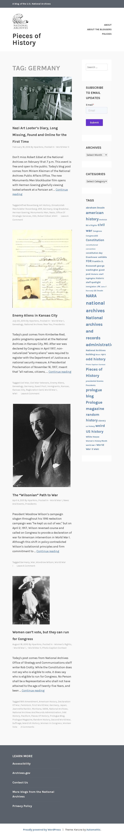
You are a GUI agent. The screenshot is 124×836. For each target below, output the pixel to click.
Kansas (65, 386)
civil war (24, 382)
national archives (58, 708)
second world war (61, 719)
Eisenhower (92, 257)
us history (90, 426)
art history (45, 205)
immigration (91, 287)
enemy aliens (57, 382)
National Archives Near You (38, 324)
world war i (51, 389)
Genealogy (17, 324)
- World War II (62, 147)
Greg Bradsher (61, 209)
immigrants (53, 386)
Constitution (95, 240)
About (108, 25)
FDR (89, 261)
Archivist (103, 220)
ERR (40, 209)
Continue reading (60, 371)
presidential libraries (94, 381)
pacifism (25, 716)
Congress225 (92, 236)
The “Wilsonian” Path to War (35, 495)
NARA (45, 708)
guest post (40, 386)
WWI (14, 393)
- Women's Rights (62, 644)
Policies (107, 34)
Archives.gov (21, 773)
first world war (40, 705)
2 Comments (27, 727)
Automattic (93, 829)
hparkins (38, 147)
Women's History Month (96, 441)
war (33, 562)
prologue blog (57, 716)
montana (36, 708)
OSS (34, 216)
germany (47, 209)
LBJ (95, 291)
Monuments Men (39, 212)
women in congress (51, 723)
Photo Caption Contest (54, 648)
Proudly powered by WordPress (42, 829)
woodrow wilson (45, 562)
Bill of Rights (91, 225)
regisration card (35, 389)
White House (92, 436)
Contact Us (20, 782)
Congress (97, 231)
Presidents (59, 324)
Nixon (98, 354)
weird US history (31, 723)
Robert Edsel (44, 216)
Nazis (52, 212)
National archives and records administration (36, 712)
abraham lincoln (95, 207)
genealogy (17, 386)
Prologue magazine (22, 719)
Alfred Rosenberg (29, 205)
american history (48, 701)
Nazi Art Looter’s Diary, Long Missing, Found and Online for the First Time (39, 135)
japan (63, 705)
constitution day (94, 253)
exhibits (102, 257)
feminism (26, 705)
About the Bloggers (99, 29)
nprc (103, 354)
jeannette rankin (21, 708)
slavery (102, 420)
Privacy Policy (22, 806)
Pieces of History (26, 39)
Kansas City (18, 389)
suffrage (16, 723)
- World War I (57, 320)
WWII (54, 216)
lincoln (100, 290)
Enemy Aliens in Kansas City (34, 315)
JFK (98, 286)
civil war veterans (39, 382)
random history (41, 719)
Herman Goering (20, 212)
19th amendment (29, 701)
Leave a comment (30, 393)
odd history (95, 359)
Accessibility (21, 763)
